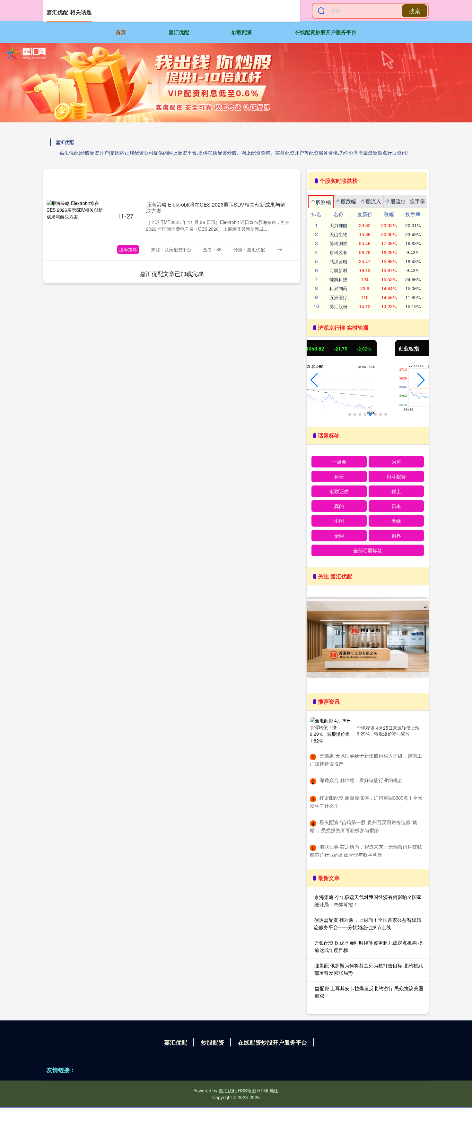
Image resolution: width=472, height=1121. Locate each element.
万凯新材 (338, 270)
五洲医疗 (338, 297)
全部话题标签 (367, 550)
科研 (339, 476)
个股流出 (395, 201)
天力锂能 (338, 225)
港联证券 (339, 491)
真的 (339, 506)
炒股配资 (242, 32)
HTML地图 (268, 1090)
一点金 (339, 461)
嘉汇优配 (179, 32)
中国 (339, 520)
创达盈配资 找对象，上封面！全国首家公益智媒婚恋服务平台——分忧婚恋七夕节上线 (367, 923)
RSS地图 (247, 1090)
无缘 (396, 520)
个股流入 (371, 201)
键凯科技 (338, 279)
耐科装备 (338, 252)
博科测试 (338, 243)
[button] (314, 380)
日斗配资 (396, 476)
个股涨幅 (320, 202)
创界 (396, 535)
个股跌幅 (346, 201)
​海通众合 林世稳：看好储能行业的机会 (361, 780)
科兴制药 (338, 288)
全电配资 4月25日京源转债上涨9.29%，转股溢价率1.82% (388, 731)
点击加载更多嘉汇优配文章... (172, 273)
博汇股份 (338, 306)
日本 (396, 506)
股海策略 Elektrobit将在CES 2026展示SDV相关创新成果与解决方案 (215, 207)
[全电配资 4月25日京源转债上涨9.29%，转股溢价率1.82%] (332, 730)
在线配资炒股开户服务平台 (325, 32)
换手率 (417, 201)
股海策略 (128, 249)
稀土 (396, 491)
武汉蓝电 (338, 261)
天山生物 (338, 234)
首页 (121, 32)
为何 (396, 461)
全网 (339, 535)
